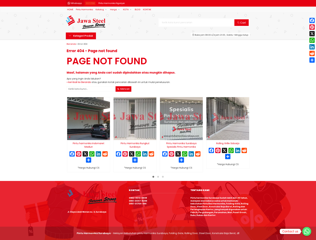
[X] (85, 154)
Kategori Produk (83, 35)
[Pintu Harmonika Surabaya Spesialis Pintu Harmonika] (181, 118)
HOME (70, 9)
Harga (113, 9)
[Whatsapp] (306, 231)
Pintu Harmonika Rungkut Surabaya (135, 145)
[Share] (312, 60)
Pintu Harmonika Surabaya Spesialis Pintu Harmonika (181, 145)
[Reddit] (312, 53)
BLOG (137, 9)
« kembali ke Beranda (79, 82)
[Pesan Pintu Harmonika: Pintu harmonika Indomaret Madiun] (69, 137)
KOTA (126, 9)
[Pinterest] (312, 27)
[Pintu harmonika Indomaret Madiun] (88, 118)
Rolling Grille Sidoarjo (227, 143)
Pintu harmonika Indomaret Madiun (88, 145)
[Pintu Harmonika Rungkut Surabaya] (135, 118)
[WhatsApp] (312, 40)
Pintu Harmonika (84, 9)
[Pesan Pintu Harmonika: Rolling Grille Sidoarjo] (209, 137)
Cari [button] (242, 23)
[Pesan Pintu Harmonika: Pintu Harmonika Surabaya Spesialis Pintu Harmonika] (162, 137)
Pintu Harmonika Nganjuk (111, 3)
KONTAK (147, 9)
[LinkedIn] (312, 47)
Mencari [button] (125, 89)
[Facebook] (312, 20)
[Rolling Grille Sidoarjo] (227, 118)
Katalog (100, 9)
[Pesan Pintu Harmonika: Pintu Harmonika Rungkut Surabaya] (116, 137)
